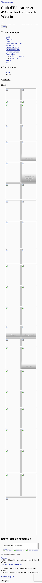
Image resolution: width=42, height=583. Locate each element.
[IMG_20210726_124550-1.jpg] (13, 399)
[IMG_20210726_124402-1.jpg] (28, 399)
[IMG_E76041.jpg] (13, 256)
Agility (8, 37)
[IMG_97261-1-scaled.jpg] (28, 256)
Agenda (4, 558)
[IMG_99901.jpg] (13, 296)
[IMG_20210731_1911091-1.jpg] (13, 485)
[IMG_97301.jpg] (28, 275)
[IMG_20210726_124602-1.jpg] (13, 418)
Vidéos (8, 60)
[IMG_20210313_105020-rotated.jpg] (28, 342)
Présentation (10, 54)
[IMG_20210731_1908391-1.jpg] (13, 461)
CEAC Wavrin (6, 22)
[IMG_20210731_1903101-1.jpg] (28, 439)
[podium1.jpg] (28, 132)
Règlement (14, 58)
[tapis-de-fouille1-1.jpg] (13, 114)
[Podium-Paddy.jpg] (28, 172)
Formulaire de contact (14, 43)
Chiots (8, 41)
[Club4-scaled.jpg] (28, 102)
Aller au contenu (7, 2)
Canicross (9, 39)
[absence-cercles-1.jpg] (13, 132)
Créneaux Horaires (17, 56)
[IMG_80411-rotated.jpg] (28, 296)
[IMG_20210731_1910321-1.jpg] (28, 461)
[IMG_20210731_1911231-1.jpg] (21, 516)
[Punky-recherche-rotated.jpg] (28, 151)
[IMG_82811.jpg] (28, 331)
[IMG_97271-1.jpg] (28, 234)
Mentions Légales (12, 52)
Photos (8, 62)
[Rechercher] (38, 546)
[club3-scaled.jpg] (13, 102)
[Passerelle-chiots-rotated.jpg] (13, 172)
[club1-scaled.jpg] (13, 94)
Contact (4, 564)
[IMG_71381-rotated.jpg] (28, 358)
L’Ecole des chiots (12, 48)
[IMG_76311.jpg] (13, 316)
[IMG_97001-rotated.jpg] (13, 275)
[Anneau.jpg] (28, 210)
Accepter (5, 581)
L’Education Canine (13, 50)
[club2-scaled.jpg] (28, 94)
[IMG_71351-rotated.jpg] (13, 380)
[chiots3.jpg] (13, 358)
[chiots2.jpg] (28, 316)
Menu (4, 27)
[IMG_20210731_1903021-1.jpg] (13, 439)
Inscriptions (10, 45)
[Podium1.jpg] (13, 210)
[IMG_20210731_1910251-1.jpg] (28, 418)
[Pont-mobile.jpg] (13, 191)
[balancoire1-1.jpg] (28, 114)
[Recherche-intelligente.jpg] (28, 191)
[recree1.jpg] (13, 151)
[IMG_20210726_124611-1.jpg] (28, 380)
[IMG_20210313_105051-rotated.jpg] (13, 342)
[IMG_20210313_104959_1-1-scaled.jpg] (13, 331)
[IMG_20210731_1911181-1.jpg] (28, 485)
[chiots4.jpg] (13, 234)
